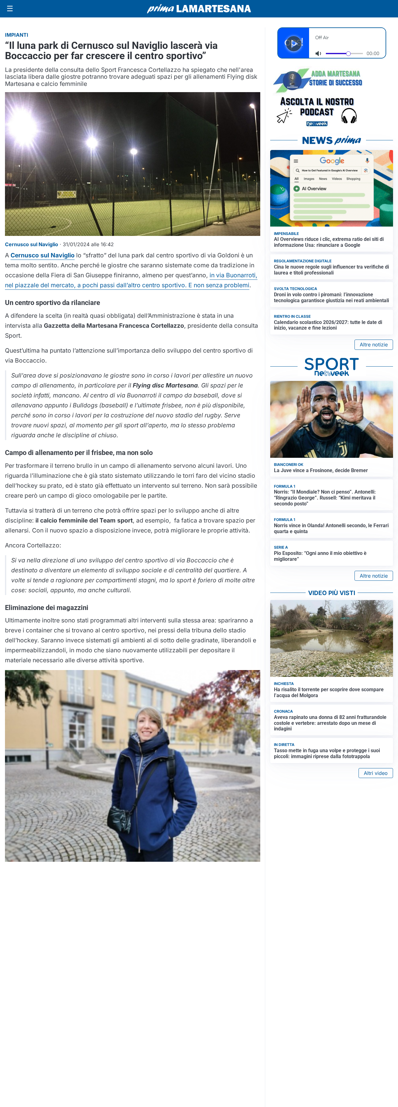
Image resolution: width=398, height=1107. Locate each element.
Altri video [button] (376, 773)
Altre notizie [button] (374, 344)
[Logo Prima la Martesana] (199, 8)
